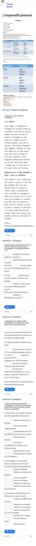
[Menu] (3, 1)
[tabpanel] (18, 278)
